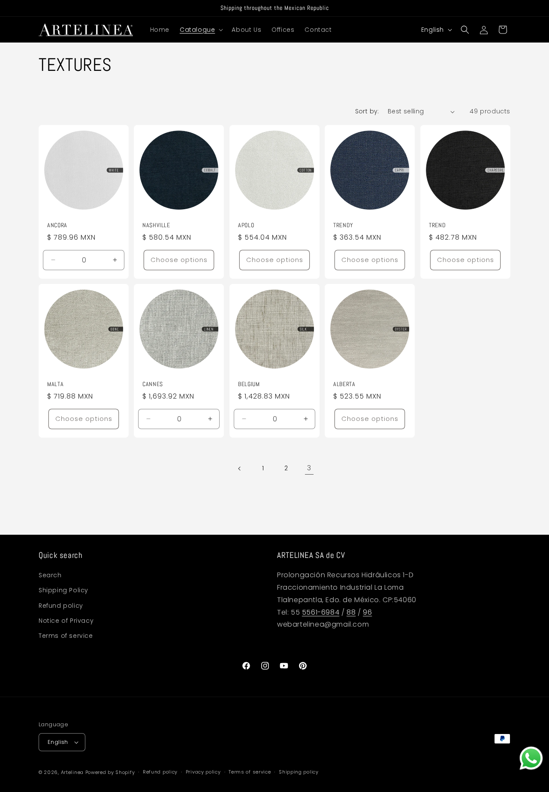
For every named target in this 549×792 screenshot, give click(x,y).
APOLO (246, 225)
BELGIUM (248, 384)
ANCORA (57, 225)
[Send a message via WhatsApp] (531, 758)
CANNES (152, 384)
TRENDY (343, 225)
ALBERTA (344, 384)
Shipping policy (299, 771)
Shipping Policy (63, 590)
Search (50, 575)
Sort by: (367, 111)
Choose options (179, 259)
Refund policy (61, 605)
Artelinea (72, 772)
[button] (200, 30)
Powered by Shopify (110, 772)
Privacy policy (203, 771)
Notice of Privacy (66, 620)
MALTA (55, 384)
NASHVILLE (156, 225)
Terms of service (66, 635)
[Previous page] (239, 468)
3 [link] (309, 468)
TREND (437, 225)
